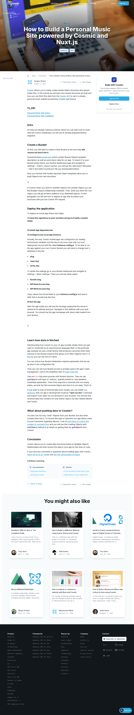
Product (41, 3)
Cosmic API (65, 96)
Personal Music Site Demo (38, 113)
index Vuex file (71, 372)
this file (30, 357)
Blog (33, 76)
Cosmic (30, 90)
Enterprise (82, 3)
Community (42, 76)
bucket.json (46, 157)
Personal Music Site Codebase (40, 116)
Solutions (54, 3)
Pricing (93, 3)
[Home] (28, 76)
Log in (113, 3)
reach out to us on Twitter (38, 454)
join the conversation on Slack (67, 454)
